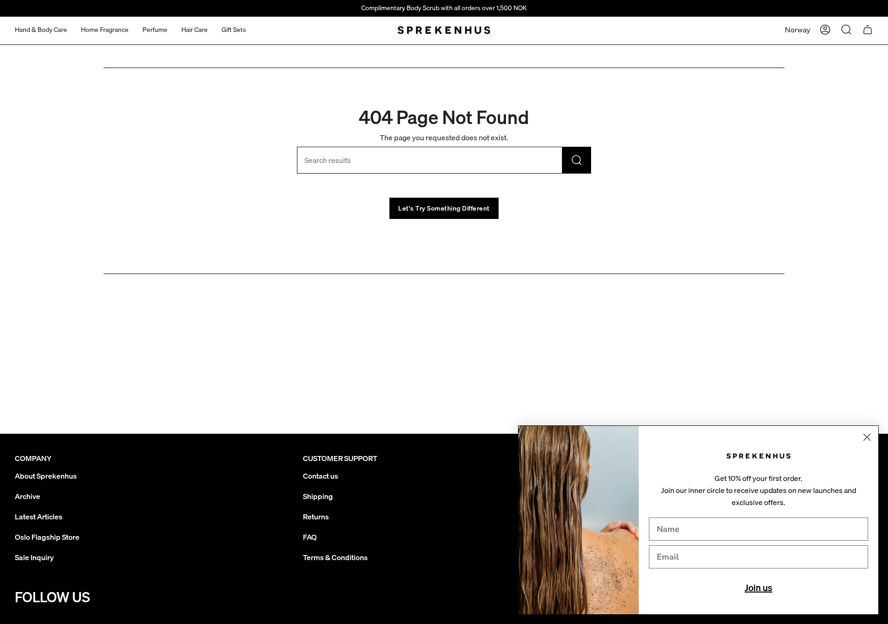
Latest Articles (38, 517)
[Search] (576, 160)
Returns (316, 517)
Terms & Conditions (335, 557)
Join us (758, 587)
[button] (41, 30)
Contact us (320, 476)
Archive (27, 496)
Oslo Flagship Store (47, 537)
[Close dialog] (867, 437)
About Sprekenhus (46, 476)
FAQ (310, 537)
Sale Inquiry (34, 557)
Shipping (318, 496)
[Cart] (867, 29)
